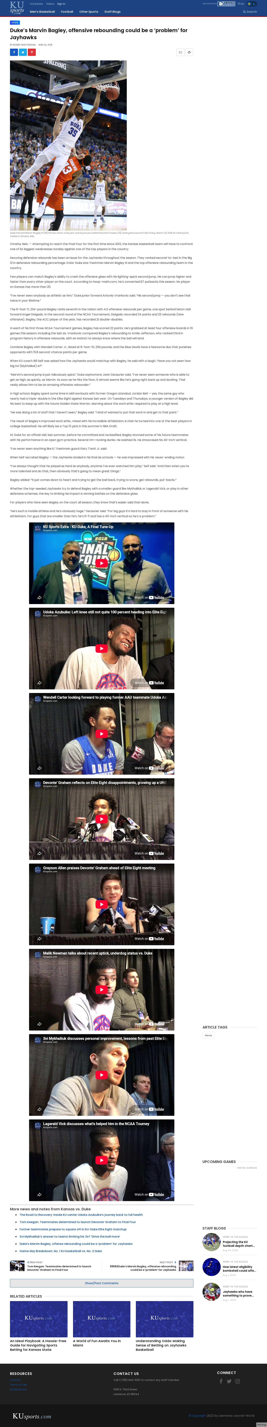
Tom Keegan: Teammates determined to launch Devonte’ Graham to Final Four (78, 1222)
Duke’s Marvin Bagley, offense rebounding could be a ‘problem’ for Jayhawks (76, 1244)
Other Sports (88, 12)
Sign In (61, 4)
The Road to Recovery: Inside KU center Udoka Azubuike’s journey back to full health (81, 1215)
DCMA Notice (18, 1389)
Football (67, 12)
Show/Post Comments (101, 1283)
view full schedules (247, 1168)
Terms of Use (18, 1385)
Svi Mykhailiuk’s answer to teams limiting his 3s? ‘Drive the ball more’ (70, 1236)
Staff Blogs (112, 12)
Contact (15, 1380)
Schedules (36, 4)
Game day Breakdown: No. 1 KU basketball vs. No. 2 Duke (61, 1251)
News (208, 1035)
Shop (241, 3)
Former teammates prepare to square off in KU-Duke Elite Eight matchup (73, 1229)
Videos (50, 4)
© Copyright (197, 1416)
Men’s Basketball (42, 12)
